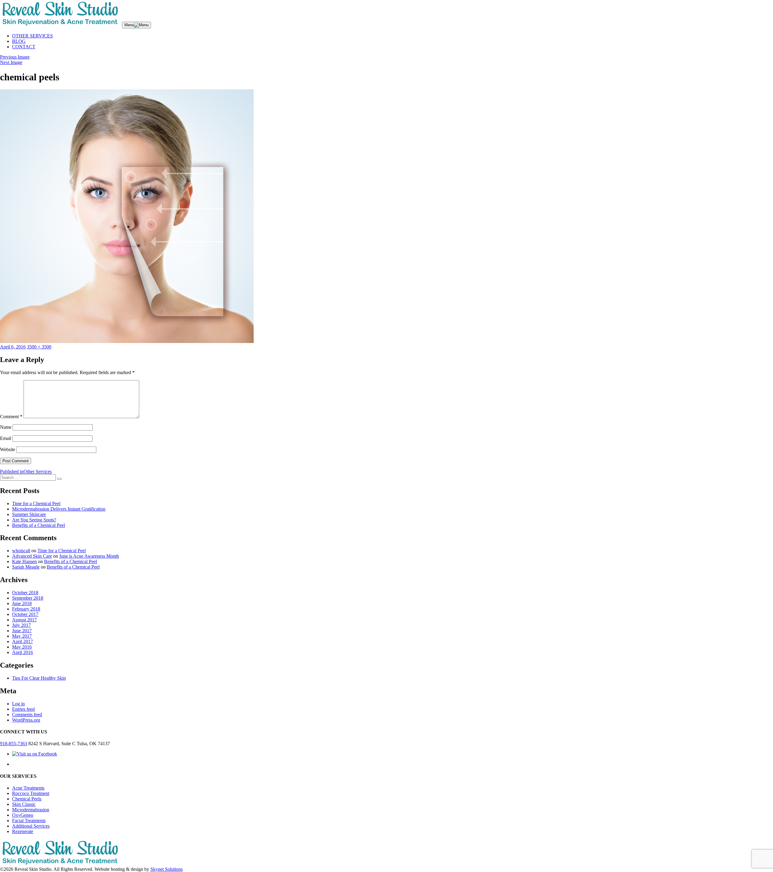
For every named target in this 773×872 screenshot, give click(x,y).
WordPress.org (26, 720)
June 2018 (22, 603)
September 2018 (27, 598)
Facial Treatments (29, 820)
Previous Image (15, 56)
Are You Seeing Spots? (34, 519)
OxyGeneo (22, 815)
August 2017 (24, 619)
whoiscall (21, 550)
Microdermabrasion (30, 809)
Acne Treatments (28, 787)
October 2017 (25, 614)
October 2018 (25, 592)
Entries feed (23, 709)
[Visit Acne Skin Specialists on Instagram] (16, 764)
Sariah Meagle (26, 566)
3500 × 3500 (39, 346)
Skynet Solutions (166, 869)
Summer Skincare (29, 514)
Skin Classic (24, 804)
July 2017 (21, 625)
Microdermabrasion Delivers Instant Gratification (58, 508)
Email (5, 438)
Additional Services (31, 826)
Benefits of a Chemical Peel (38, 525)
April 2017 (22, 641)
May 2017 (22, 636)
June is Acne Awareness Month (89, 556)
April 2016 (22, 652)
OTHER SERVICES (32, 35)
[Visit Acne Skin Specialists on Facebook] (34, 753)
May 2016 (22, 646)
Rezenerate (22, 831)
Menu (129, 25)
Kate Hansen (24, 561)
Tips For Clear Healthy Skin (39, 678)
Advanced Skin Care (32, 556)
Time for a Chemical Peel (36, 503)
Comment (11, 416)
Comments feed (27, 714)
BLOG (19, 41)
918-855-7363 (13, 743)
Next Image (11, 62)
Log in (18, 703)
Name (5, 427)
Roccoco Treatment (30, 793)
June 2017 (22, 630)
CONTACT (23, 46)
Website (7, 449)
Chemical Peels (26, 798)
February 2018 (26, 608)
